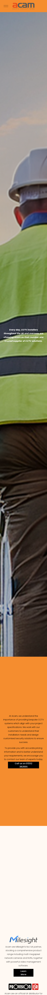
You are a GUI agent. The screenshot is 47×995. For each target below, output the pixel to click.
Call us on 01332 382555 (23, 765)
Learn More (23, 973)
